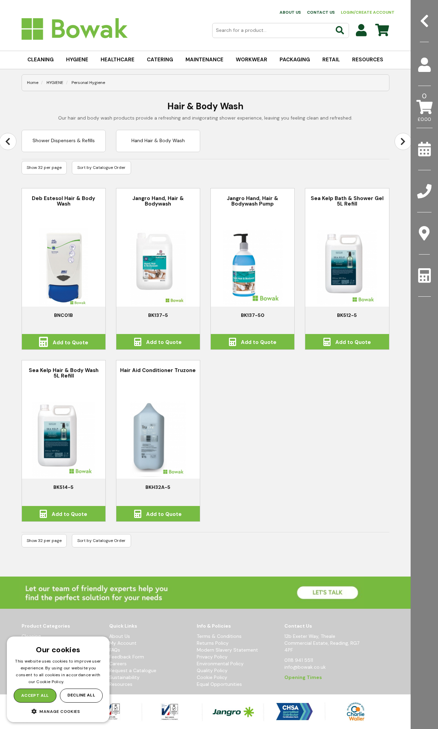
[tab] (424, 65)
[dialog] (58, 679)
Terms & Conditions (219, 636)
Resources (120, 684)
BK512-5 (347, 315)
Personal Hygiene (88, 82)
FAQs (114, 650)
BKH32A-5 (157, 487)
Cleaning (31, 636)
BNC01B (63, 315)
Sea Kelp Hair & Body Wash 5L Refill (64, 373)
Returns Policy (213, 643)
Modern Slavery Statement (227, 650)
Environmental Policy (220, 663)
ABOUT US (290, 12)
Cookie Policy (212, 677)
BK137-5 (158, 315)
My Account (123, 643)
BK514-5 (63, 487)
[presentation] (403, 141)
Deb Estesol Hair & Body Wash (63, 201)
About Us (119, 636)
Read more (76, 681)
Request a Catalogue (132, 670)
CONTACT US (321, 12)
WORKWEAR (251, 59)
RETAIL (331, 59)
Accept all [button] (35, 695)
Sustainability (124, 677)
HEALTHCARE (117, 59)
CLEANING (40, 59)
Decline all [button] (81, 695)
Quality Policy (212, 670)
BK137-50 (253, 315)
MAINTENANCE (204, 59)
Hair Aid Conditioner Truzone (158, 370)
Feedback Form (126, 657)
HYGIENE (77, 59)
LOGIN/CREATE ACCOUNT (368, 12)
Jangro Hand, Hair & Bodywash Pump (252, 201)
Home (32, 82)
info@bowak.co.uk (305, 667)
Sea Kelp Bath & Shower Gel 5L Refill (347, 201)
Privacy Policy (212, 657)
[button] (58, 711)
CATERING (160, 59)
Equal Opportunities (219, 684)
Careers (118, 663)
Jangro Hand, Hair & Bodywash (158, 201)
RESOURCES (367, 59)
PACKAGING (295, 59)
